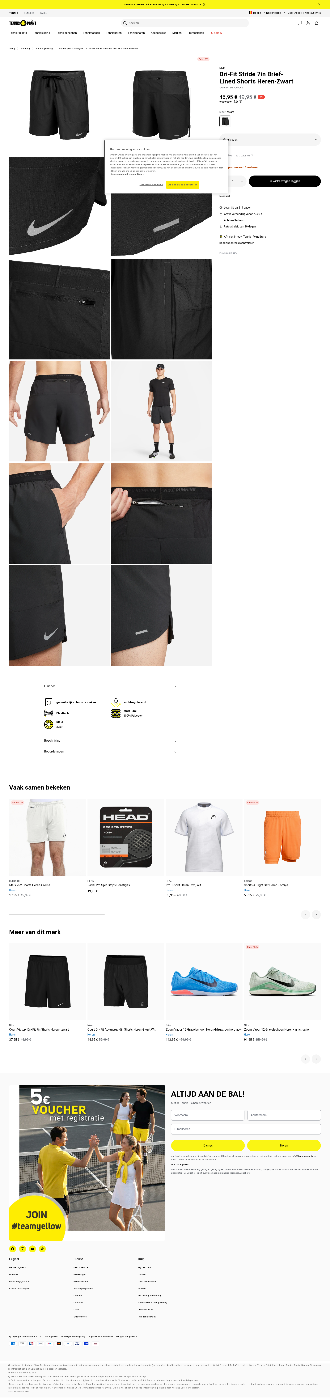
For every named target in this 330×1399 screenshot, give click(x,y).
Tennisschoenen (66, 32)
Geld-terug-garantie (19, 1281)
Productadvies (145, 1309)
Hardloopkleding (44, 48)
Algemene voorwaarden (100, 1336)
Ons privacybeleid (180, 1164)
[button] (305, 914)
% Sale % (216, 32)
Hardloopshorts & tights (71, 48)
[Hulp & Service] (300, 23)
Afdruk (140, 174)
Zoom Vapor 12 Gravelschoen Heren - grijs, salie (276, 1029)
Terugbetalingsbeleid (126, 1336)
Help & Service (81, 1267)
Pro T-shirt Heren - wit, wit (183, 885)
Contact (142, 1274)
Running (29, 13)
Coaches (78, 1302)
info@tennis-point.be (302, 1156)
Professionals (196, 32)
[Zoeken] (125, 23)
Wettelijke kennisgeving (73, 1336)
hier (221, 167)
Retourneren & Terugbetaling (152, 1302)
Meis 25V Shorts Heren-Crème (29, 885)
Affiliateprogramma (84, 1288)
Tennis (13, 13)
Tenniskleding (41, 32)
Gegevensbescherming (123, 174)
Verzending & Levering (149, 1295)
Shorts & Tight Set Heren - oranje (266, 885)
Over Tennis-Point (147, 1281)
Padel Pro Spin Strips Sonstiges (108, 885)
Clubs (76, 1309)
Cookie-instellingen (19, 1288)
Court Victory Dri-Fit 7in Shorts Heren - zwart (39, 1029)
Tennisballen (114, 32)
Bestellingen (80, 1274)
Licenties (13, 1274)
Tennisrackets (18, 32)
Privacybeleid (51, 1336)
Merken (177, 32)
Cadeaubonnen (313, 12)
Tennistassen (91, 32)
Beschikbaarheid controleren (236, 242)
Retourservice (81, 1281)
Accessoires (158, 32)
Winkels (142, 1288)
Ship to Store (80, 1316)
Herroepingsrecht (18, 1267)
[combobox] (185, 23)
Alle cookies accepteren (182, 184)
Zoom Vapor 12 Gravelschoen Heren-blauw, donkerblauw (204, 1029)
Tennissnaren (136, 32)
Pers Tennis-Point (147, 1316)
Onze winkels (295, 12)
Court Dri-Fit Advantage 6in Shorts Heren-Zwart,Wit (121, 1029)
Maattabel (224, 196)
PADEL (43, 13)
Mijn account (145, 1267)
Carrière (78, 1295)
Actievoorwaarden (19, 1391)
